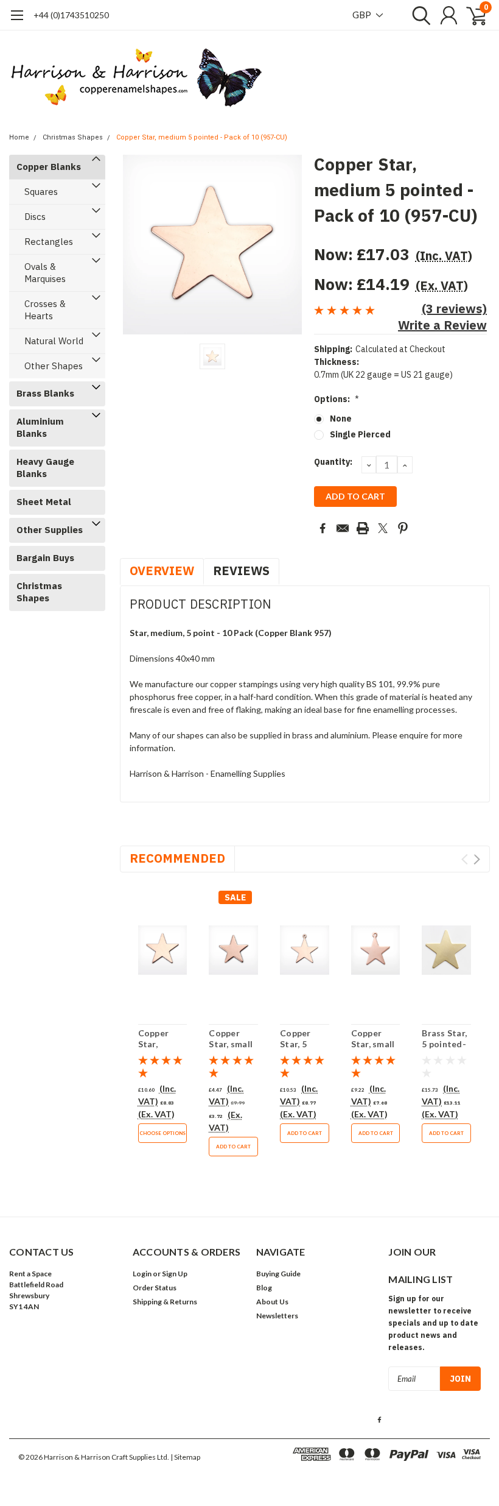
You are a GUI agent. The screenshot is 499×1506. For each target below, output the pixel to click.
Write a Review (442, 325)
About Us (272, 1301)
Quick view (162, 950)
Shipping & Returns (165, 1301)
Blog (264, 1287)
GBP (362, 14)
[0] (471, 15)
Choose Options (162, 1133)
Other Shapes (53, 366)
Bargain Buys (45, 558)
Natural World (53, 341)
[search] (418, 15)
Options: (336, 399)
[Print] (363, 528)
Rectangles (48, 241)
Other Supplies (49, 530)
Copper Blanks (48, 166)
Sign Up (174, 1273)
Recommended (177, 858)
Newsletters (277, 1315)
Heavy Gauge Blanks (45, 467)
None (341, 418)
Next (477, 859)
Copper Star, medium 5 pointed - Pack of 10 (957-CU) (201, 137)
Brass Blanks (45, 393)
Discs (35, 216)
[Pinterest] (403, 528)
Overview (162, 570)
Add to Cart (233, 1147)
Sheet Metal (43, 501)
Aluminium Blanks (40, 427)
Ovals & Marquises (45, 273)
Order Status (154, 1287)
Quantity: (333, 461)
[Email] (343, 528)
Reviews (241, 570)
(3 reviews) (454, 308)
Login (142, 1273)
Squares (41, 191)
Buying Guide (278, 1273)
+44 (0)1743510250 (71, 15)
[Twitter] (383, 528)
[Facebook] (322, 528)
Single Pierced (360, 434)
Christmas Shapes (73, 137)
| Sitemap (185, 1457)
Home (19, 137)
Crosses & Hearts (45, 310)
